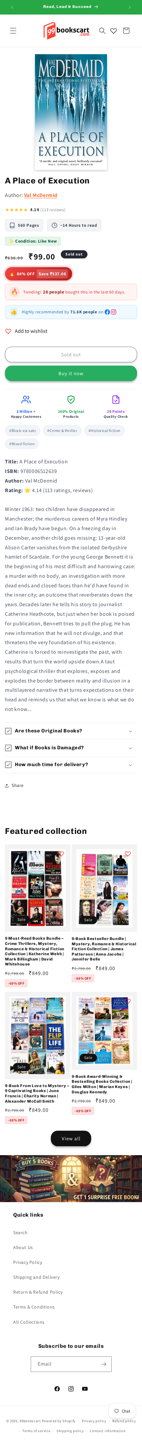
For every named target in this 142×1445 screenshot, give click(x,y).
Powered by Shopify (59, 1420)
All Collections (29, 1322)
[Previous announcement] (12, 7)
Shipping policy (70, 1430)
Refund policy (124, 1421)
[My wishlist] (114, 30)
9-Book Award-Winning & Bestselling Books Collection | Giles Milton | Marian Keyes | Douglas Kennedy (102, 1084)
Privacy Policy (27, 1262)
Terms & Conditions (34, 1307)
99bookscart (30, 1420)
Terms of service (36, 1430)
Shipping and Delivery (36, 1277)
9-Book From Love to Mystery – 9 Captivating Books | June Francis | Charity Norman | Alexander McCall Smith (37, 1093)
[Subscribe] (104, 1364)
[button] (13, 30)
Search (20, 1232)
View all (71, 1138)
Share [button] (18, 785)
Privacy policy (94, 1421)
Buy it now (71, 373)
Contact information (107, 1430)
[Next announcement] (130, 7)
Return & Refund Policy (37, 1292)
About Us (23, 1247)
